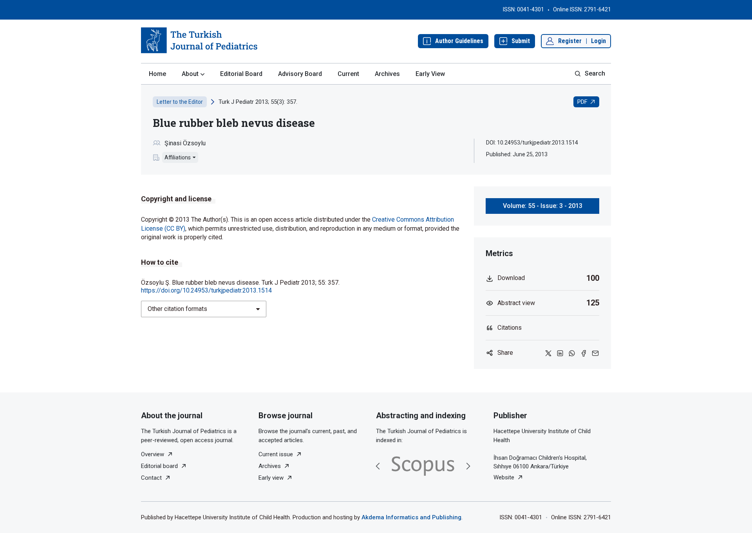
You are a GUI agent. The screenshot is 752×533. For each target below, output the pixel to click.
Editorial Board (241, 74)
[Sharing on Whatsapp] (572, 352)
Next (468, 466)
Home (157, 74)
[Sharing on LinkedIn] (560, 352)
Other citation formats (177, 309)
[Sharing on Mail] (595, 352)
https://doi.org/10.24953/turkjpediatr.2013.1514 (206, 290)
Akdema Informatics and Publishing (411, 517)
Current (348, 74)
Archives (387, 74)
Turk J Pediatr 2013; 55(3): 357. (258, 101)
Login (598, 41)
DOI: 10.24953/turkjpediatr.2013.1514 (532, 142)
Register (570, 41)
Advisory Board (300, 74)
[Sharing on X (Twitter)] (548, 352)
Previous (378, 466)
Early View (430, 74)
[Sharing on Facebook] (584, 352)
